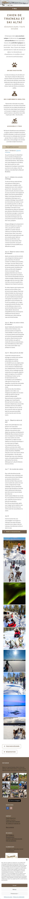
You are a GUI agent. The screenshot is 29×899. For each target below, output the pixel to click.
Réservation (11, 752)
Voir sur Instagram (15, 800)
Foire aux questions (11, 840)
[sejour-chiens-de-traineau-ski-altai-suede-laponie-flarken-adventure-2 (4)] (14, 661)
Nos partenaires (10, 837)
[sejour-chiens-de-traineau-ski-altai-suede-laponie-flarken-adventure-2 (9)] (14, 571)
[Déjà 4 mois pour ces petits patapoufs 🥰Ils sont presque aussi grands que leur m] (14, 777)
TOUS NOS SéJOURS (12, 746)
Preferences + (14, 893)
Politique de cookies (8, 897)
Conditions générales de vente (14, 838)
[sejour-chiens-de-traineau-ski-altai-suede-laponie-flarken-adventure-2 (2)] (14, 728)
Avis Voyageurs (10, 835)
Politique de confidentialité (18, 897)
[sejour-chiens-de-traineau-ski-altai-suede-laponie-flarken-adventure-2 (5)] (14, 593)
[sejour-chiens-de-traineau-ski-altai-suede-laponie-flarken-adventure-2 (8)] (14, 616)
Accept (14, 885)
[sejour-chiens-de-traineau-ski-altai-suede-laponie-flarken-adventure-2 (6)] (14, 706)
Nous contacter (10, 827)
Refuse (14, 889)
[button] (27, 860)
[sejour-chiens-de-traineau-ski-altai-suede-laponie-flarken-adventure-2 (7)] (14, 638)
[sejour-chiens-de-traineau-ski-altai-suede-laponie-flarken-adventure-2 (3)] (14, 683)
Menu (15, 8)
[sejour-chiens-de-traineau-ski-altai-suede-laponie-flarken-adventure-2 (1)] (14, 548)
